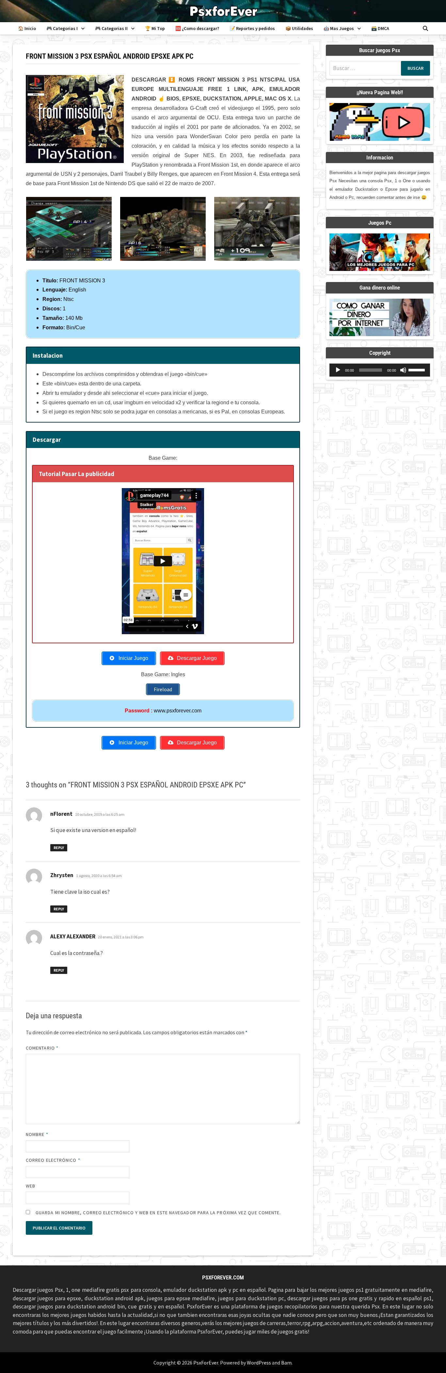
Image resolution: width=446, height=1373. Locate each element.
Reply (59, 847)
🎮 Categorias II (111, 28)
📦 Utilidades (299, 28)
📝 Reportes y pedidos (252, 28)
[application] (379, 370)
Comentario (42, 1048)
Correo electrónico (53, 1160)
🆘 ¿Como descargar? (197, 28)
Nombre (37, 1134)
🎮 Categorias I (62, 28)
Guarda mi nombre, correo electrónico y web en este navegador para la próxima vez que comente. (158, 1213)
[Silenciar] (403, 370)
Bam (286, 1362)
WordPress (259, 1362)
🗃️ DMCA (380, 28)
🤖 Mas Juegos (339, 28)
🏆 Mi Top (155, 28)
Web (30, 1186)
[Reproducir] (338, 370)
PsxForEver (205, 1362)
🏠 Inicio (27, 28)
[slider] (417, 369)
